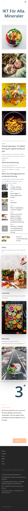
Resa (3, 461)
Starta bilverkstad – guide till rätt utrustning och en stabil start (14, 478)
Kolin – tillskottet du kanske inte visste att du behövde (12, 487)
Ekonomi (4, 453)
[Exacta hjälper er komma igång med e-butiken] (14, 195)
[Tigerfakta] (14, 202)
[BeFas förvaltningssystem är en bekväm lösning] (14, 177)
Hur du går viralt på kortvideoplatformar (11, 474)
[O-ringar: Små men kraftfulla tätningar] (14, 187)
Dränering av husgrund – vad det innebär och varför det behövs (12, 491)
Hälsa (3, 456)
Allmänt (3, 143)
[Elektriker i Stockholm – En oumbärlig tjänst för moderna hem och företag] (14, 228)
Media (3, 458)
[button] (25, 2)
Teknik (3, 464)
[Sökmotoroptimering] (14, 164)
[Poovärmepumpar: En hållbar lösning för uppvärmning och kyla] (14, 151)
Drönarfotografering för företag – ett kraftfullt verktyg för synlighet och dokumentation (13, 482)
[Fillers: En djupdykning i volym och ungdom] (14, 208)
